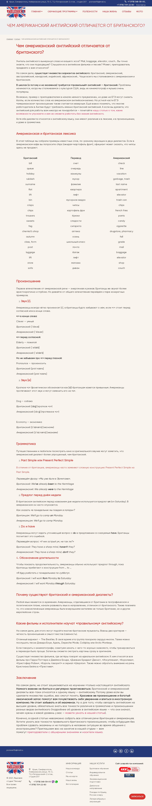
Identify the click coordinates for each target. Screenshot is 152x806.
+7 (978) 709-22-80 (125, 5)
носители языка (92, 732)
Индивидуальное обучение (97, 773)
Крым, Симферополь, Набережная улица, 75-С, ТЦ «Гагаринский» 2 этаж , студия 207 (48, 2)
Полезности (90, 11)
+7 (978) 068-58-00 (136, 1)
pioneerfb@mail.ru (97, 2)
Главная (36, 11)
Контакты (140, 5)
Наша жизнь (109, 11)
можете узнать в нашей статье (85, 712)
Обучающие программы (62, 11)
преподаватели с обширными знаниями (53, 732)
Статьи (17, 39)
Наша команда (73, 768)
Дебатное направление (96, 787)
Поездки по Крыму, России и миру (98, 793)
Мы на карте (71, 776)
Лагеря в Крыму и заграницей (98, 800)
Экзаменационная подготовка (98, 780)
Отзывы (126, 11)
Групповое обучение (99, 768)
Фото (139, 11)
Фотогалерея (72, 784)
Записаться (137, 796)
